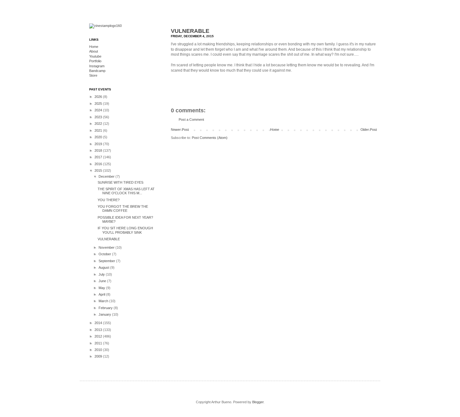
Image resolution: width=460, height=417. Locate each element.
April (102, 294)
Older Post (368, 129)
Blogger (257, 402)
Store (93, 75)
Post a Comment (191, 119)
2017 (99, 157)
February (106, 308)
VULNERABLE (190, 31)
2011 (99, 343)
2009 (99, 356)
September (107, 261)
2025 (99, 103)
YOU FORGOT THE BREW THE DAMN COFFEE (123, 208)
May (102, 288)
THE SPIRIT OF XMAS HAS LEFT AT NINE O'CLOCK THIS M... (126, 191)
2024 (99, 110)
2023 (99, 117)
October (105, 254)
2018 (99, 150)
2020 (99, 137)
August (104, 267)
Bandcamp (97, 71)
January (105, 314)
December (107, 176)
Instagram (97, 66)
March (104, 301)
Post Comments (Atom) (209, 138)
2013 (99, 330)
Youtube (95, 56)
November (107, 247)
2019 (99, 144)
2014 (99, 323)
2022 (99, 123)
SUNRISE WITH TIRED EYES (120, 182)
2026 (99, 97)
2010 (99, 350)
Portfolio (95, 61)
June (103, 281)
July (102, 274)
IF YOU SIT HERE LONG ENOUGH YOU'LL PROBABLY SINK (125, 230)
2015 (99, 170)
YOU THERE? (109, 200)
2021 (99, 130)
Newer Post (180, 129)
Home (274, 129)
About (93, 51)
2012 (99, 336)
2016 (99, 164)
